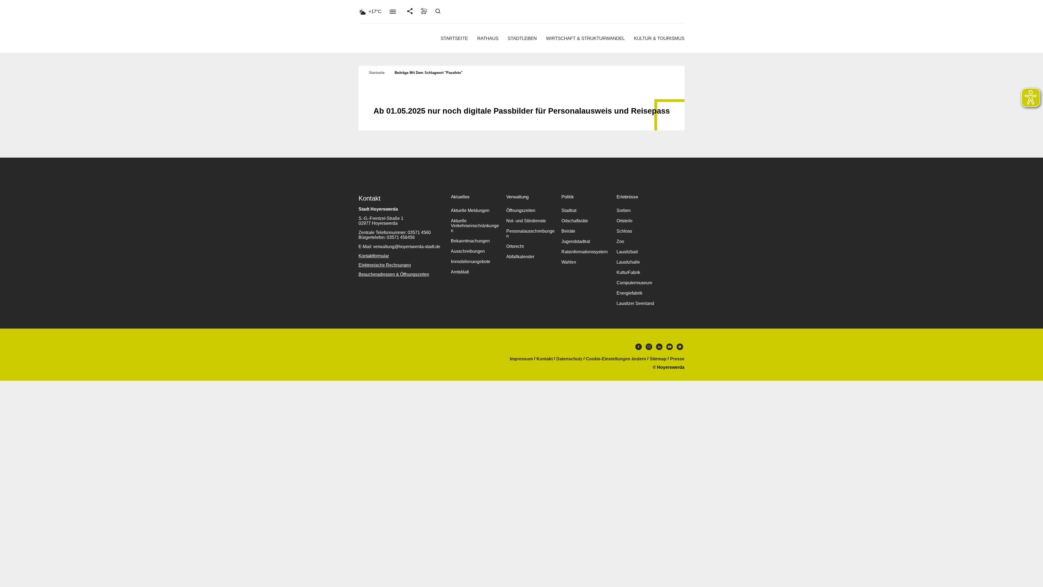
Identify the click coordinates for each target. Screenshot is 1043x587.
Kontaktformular (374, 256)
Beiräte (568, 231)
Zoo (620, 241)
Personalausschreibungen (530, 233)
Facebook (638, 348)
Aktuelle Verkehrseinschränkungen (475, 225)
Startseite (454, 38)
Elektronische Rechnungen (385, 265)
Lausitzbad (627, 251)
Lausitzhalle (628, 262)
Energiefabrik (629, 293)
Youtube (669, 348)
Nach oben (521, 97)
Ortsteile (625, 220)
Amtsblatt (460, 272)
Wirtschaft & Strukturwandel (585, 38)
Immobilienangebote (470, 261)
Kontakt (544, 359)
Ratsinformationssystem (584, 251)
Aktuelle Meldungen (470, 210)
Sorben (624, 210)
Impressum (521, 359)
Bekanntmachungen (470, 241)
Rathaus (487, 38)
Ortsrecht (515, 246)
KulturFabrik (628, 272)
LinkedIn (659, 348)
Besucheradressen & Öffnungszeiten (394, 274)
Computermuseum (634, 282)
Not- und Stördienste (526, 220)
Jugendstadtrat (575, 241)
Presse (677, 359)
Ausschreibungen (468, 251)
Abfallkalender (520, 256)
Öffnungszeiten (520, 210)
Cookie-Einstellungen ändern (616, 359)
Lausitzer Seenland (635, 303)
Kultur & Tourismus (659, 38)
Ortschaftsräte (574, 220)
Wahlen (568, 262)
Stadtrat (568, 210)
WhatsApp (679, 348)
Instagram (649, 348)
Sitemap (658, 359)
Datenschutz (569, 359)
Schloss (624, 231)
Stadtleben (522, 38)
